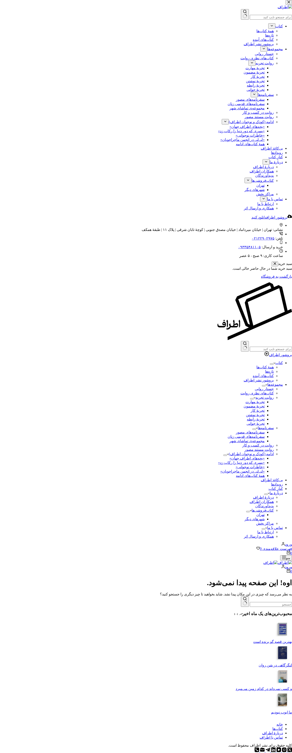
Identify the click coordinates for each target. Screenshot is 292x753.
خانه (279, 724)
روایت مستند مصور (259, 450)
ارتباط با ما (265, 532)
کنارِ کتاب (276, 489)
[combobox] (271, 349)
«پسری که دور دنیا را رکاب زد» (241, 463)
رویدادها (277, 484)
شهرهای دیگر (255, 519)
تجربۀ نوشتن (255, 415)
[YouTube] (278, 751)
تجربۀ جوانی (256, 423)
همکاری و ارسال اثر (259, 536)
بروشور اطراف (280, 355)
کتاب (279, 363)
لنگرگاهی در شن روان (275, 665)
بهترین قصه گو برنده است (272, 642)
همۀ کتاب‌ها (265, 367)
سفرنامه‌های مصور (250, 432)
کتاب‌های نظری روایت (257, 393)
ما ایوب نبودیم (281, 712)
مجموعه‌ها (275, 384)
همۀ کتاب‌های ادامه (250, 476)
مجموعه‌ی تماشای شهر (247, 441)
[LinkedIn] (273, 751)
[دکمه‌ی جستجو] (245, 346)
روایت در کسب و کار (258, 445)
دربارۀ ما (276, 493)
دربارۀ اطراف (263, 497)
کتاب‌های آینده (263, 376)
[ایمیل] (262, 751)
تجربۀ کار (258, 410)
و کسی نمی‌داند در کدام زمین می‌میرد (264, 689)
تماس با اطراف (271, 737)
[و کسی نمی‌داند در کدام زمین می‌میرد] (283, 684)
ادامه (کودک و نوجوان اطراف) (251, 454)
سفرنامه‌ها (266, 428)
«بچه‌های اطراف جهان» (247, 458)
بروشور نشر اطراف (259, 380)
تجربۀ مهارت (255, 402)
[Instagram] (284, 751)
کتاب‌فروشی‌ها (263, 510)
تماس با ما (275, 528)
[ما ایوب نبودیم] (283, 708)
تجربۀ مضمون (254, 406)
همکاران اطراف (262, 502)
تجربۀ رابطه (256, 419)
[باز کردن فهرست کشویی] (272, 364)
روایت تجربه (265, 397)
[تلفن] (257, 751)
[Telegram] (267, 751)
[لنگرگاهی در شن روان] (283, 661)
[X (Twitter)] (289, 751)
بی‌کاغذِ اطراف (272, 480)
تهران (260, 515)
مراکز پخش (265, 523)
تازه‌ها (269, 371)
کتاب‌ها (277, 729)
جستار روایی (264, 389)
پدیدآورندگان (264, 506)
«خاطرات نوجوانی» (250, 467)
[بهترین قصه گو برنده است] (283, 637)
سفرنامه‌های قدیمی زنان (246, 437)
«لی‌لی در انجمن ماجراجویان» (242, 471)
